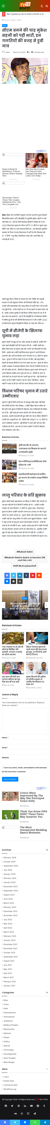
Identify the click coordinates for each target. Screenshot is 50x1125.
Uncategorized (10, 1054)
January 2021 (9, 986)
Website (5, 757)
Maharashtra (9, 1029)
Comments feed (10, 1085)
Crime (6, 1004)
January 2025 (9, 874)
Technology (9, 1050)
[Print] (20, 581)
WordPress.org (10, 1089)
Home (6, 20)
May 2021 (8, 969)
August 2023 (9, 895)
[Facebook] (7, 575)
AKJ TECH (43, 1099)
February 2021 (10, 981)
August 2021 (9, 961)
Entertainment (10, 1013)
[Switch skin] (42, 7)
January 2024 (10, 882)
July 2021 (8, 965)
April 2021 (8, 973)
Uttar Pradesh (10, 1058)
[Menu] (3, 7)
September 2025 (11, 866)
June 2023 (8, 899)
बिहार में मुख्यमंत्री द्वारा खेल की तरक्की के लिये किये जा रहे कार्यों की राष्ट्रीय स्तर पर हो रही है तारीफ (25, 607)
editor (7, 52)
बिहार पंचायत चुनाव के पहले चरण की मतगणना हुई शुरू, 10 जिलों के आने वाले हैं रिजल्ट (36, 651)
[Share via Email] (13, 581)
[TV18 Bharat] (25, 6)
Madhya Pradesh (11, 1025)
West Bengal (9, 1062)
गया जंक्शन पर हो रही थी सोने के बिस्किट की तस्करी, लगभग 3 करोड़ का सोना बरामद (12, 651)
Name (5, 737)
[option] (25, 605)
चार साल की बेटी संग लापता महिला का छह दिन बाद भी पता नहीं (11, 679)
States (13, 20)
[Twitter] (13, 575)
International (9, 1017)
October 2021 (9, 953)
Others (6, 1037)
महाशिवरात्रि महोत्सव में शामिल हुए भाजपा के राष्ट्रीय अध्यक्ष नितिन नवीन (33, 478)
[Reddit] (39, 575)
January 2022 (9, 940)
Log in (6, 1077)
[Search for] (46, 7)
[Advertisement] (25, 113)
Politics (7, 1041)
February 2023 (10, 907)
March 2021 (9, 977)
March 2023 (9, 903)
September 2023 (11, 891)
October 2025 (9, 862)
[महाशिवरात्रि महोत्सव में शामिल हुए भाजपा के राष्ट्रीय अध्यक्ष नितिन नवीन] (9, 478)
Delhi (6, 1008)
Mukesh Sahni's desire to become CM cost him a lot (25, 558)
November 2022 (10, 915)
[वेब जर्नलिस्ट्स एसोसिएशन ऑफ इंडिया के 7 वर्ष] (9, 465)
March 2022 (9, 932)
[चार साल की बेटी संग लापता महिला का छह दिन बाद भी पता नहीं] (13, 668)
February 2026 (10, 857)
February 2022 (10, 936)
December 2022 (10, 911)
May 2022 (8, 924)
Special (7, 1046)
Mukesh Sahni (25, 551)
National (7, 1033)
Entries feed (9, 1081)
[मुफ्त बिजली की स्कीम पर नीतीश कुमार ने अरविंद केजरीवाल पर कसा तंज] (37, 668)
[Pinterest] (32, 575)
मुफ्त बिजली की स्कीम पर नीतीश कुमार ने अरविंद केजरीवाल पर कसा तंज (36, 680)
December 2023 (11, 886)
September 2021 (11, 957)
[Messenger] (7, 581)
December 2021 (10, 944)
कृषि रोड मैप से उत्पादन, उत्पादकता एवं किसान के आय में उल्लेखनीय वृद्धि (32, 448)
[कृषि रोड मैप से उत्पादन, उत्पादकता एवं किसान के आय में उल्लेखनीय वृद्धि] (9, 448)
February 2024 (10, 878)
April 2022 (8, 928)
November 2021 (10, 948)
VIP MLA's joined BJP (25, 565)
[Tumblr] (26, 575)
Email (5, 747)
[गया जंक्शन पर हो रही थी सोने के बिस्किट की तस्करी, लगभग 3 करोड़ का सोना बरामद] (13, 638)
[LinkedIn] (20, 575)
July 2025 (8, 870)
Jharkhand (8, 1021)
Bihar (19, 20)
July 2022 (8, 919)
